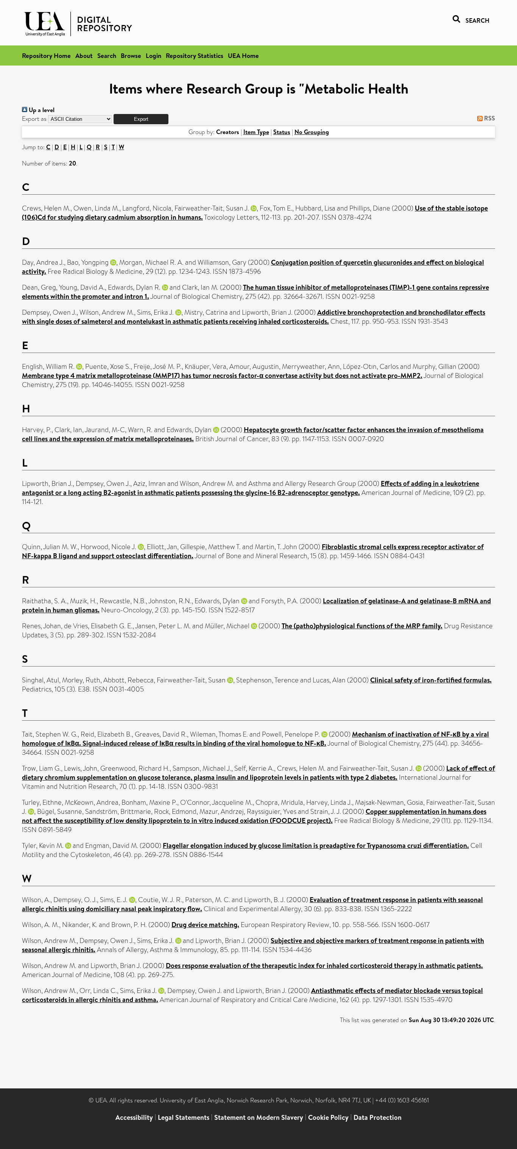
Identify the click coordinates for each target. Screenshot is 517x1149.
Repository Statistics (194, 55)
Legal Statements (183, 1117)
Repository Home (46, 55)
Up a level (41, 110)
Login (153, 55)
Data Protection (377, 1117)
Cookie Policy (328, 1117)
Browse (131, 55)
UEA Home (243, 55)
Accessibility (134, 1117)
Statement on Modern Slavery (258, 1117)
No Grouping (311, 132)
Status (281, 132)
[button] (141, 119)
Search (106, 55)
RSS (489, 118)
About (84, 55)
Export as (34, 118)
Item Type (256, 132)
